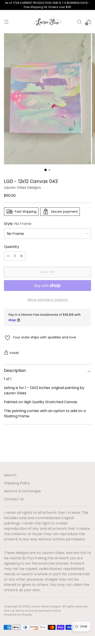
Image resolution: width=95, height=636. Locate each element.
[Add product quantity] (8, 255)
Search (10, 475)
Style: (17, 223)
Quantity (11, 246)
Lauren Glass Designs (22, 187)
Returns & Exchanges (22, 491)
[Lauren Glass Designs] (47, 21)
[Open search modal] (79, 21)
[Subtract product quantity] (21, 255)
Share (14, 353)
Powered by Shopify (18, 614)
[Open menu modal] (6, 21)
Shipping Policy (17, 483)
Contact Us (14, 499)
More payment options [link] (47, 299)
